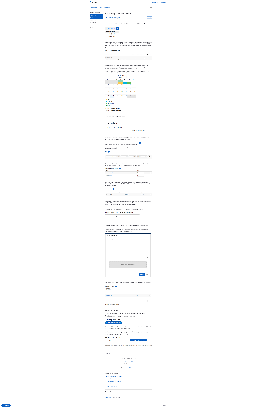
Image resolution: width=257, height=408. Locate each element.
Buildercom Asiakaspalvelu (114, 17)
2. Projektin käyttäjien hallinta (111, 386)
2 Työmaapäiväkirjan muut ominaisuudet (96, 21)
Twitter (107, 353)
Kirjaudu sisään (108, 397)
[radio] (125, 361)
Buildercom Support (93, 7)
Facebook (106, 353)
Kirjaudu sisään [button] (162, 2)
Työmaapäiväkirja (107, 7)
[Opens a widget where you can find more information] (6, 405)
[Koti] (93, 3)
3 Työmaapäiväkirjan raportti (94, 26)
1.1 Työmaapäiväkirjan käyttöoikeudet (113, 381)
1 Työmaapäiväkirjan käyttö (94, 16)
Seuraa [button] (149, 17)
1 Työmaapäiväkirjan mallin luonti (112, 384)
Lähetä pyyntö (155, 2)
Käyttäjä (100, 7)
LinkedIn (109, 353)
